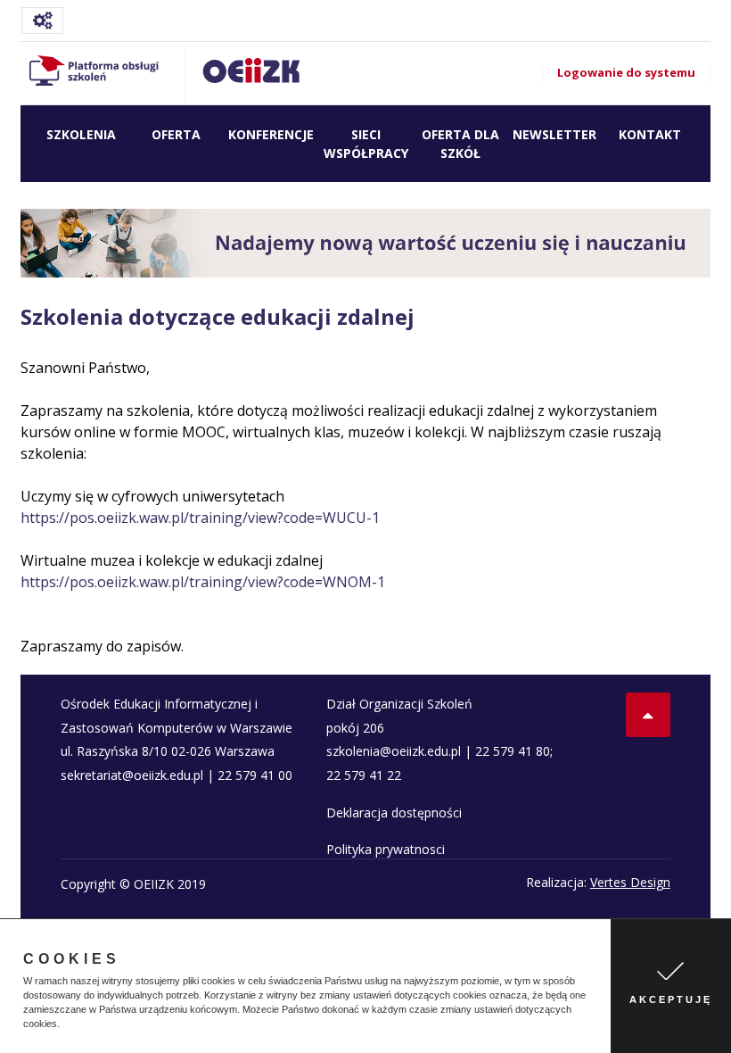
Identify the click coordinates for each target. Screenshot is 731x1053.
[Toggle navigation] (42, 20)
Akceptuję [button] (670, 999)
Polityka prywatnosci (385, 849)
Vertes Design (630, 882)
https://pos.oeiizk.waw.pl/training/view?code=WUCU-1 (200, 517)
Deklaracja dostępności (394, 812)
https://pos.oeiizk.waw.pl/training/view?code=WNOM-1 (203, 582)
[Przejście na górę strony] (648, 714)
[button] (64, 1025)
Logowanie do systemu (626, 72)
